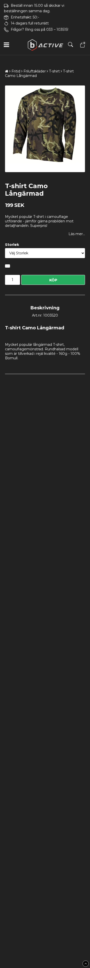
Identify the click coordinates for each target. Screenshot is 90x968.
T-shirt (54, 71)
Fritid (16, 71)
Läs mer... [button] (76, 234)
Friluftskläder (35, 71)
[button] (82, 45)
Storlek (12, 244)
